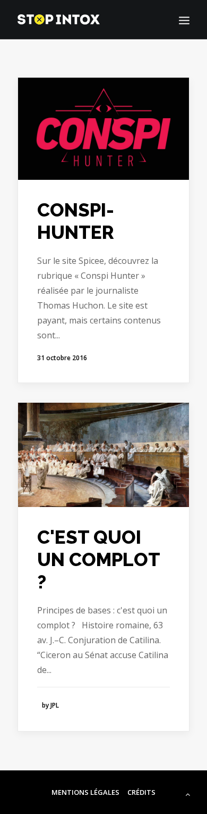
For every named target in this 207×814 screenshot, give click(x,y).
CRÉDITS (141, 792)
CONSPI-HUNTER (75, 221)
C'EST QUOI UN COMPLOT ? (98, 559)
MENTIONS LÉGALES (85, 792)
